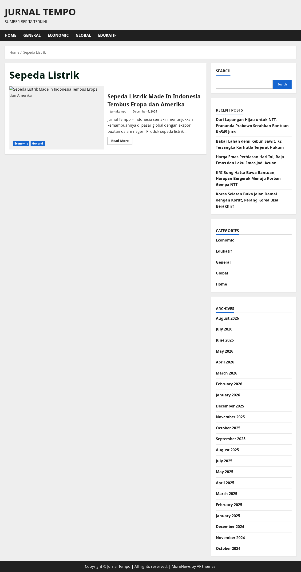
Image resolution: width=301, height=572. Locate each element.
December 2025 (230, 406)
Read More (121, 141)
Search (223, 70)
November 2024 (230, 537)
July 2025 (224, 460)
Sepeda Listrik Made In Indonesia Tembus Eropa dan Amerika (56, 117)
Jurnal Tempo (40, 11)
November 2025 (230, 416)
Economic (58, 35)
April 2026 (225, 362)
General (32, 35)
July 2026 (224, 329)
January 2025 (228, 515)
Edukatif (107, 35)
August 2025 (227, 449)
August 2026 (227, 318)
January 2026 (228, 395)
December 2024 (230, 526)
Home (10, 35)
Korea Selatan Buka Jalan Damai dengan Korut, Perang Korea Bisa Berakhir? (247, 200)
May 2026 (224, 351)
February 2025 (229, 504)
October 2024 (228, 548)
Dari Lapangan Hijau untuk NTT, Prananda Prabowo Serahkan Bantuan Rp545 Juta (252, 125)
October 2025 (228, 428)
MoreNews (181, 566)
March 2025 (226, 493)
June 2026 (225, 340)
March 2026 (226, 373)
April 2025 (225, 482)
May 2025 (224, 471)
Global (83, 35)
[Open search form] (294, 35)
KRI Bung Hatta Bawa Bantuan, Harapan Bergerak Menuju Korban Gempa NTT (248, 178)
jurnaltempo (118, 111)
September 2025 (231, 438)
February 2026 (229, 384)
